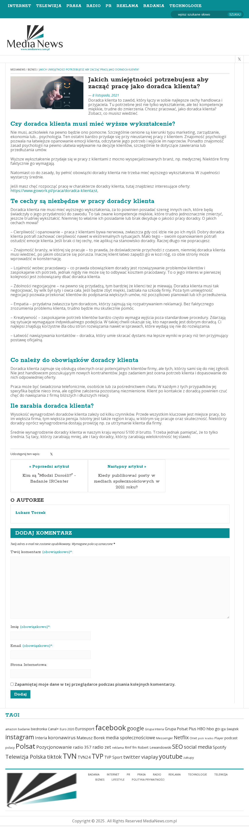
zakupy (188, 758)
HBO (201, 728)
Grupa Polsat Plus (180, 728)
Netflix (181, 737)
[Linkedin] (57, 454)
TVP (97, 756)
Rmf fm (131, 747)
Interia (41, 737)
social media (198, 747)
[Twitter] (51, 454)
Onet (193, 738)
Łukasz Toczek (31, 513)
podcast (231, 738)
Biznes (32, 69)
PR (109, 6)
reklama (118, 748)
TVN (70, 756)
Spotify (219, 747)
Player (218, 738)
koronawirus (62, 737)
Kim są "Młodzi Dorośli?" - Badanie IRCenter (49, 478)
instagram (19, 737)
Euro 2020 (67, 729)
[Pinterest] (64, 454)
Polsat (25, 746)
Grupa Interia (154, 729)
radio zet (101, 747)
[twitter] (239, 59)
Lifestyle (118, 779)
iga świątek (230, 729)
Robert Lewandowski (154, 747)
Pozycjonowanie (54, 747)
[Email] (70, 454)
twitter (131, 756)
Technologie (185, 6)
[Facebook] (45, 454)
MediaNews (17, 69)
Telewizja (49, 6)
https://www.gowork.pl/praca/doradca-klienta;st (53, 190)
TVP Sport (113, 757)
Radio (93, 6)
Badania (153, 6)
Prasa (73, 6)
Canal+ (53, 729)
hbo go (213, 728)
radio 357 (82, 747)
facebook (110, 727)
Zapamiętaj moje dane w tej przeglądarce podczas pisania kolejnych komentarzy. (95, 684)
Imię (30, 627)
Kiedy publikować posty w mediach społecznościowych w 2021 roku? (127, 481)
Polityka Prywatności (148, 779)
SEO (177, 746)
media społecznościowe (130, 737)
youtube (170, 756)
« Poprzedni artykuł (49, 467)
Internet (19, 6)
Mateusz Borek (91, 737)
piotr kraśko (205, 738)
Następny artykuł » (126, 467)
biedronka (39, 729)
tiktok (54, 756)
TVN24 (84, 757)
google (135, 728)
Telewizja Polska (25, 756)
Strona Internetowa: (28, 665)
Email (31, 646)
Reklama (127, 6)
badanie (24, 729)
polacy (10, 748)
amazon (11, 729)
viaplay (149, 756)
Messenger (164, 738)
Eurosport (84, 728)
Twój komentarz (41, 552)
